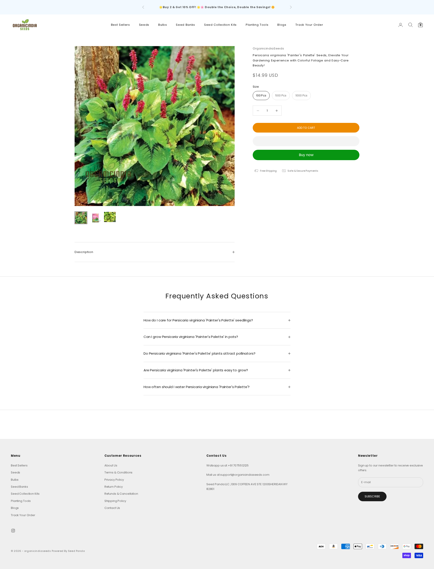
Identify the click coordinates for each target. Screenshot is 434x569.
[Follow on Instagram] (13, 530)
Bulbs (162, 25)
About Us (110, 465)
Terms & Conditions (118, 472)
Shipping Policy (115, 501)
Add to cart (306, 128)
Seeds (144, 25)
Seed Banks (185, 25)
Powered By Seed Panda (68, 551)
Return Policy (113, 487)
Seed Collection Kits (220, 25)
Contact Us (112, 508)
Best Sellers (120, 25)
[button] (306, 141)
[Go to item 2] (95, 217)
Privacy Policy (114, 480)
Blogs (281, 25)
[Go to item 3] (110, 216)
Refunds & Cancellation (121, 494)
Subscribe (372, 496)
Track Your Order (309, 25)
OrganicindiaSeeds (268, 48)
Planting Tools (257, 25)
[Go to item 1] (81, 217)
